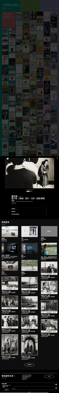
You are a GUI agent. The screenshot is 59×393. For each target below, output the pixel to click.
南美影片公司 (4, 291)
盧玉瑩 (14, 196)
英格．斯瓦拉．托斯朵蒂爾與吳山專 (49, 257)
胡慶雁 (3, 238)
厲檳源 (22, 272)
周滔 (22, 255)
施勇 (22, 238)
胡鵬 (9, 291)
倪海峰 (42, 237)
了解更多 (3, 387)
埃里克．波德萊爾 (5, 255)
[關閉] (57, 158)
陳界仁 (3, 272)
